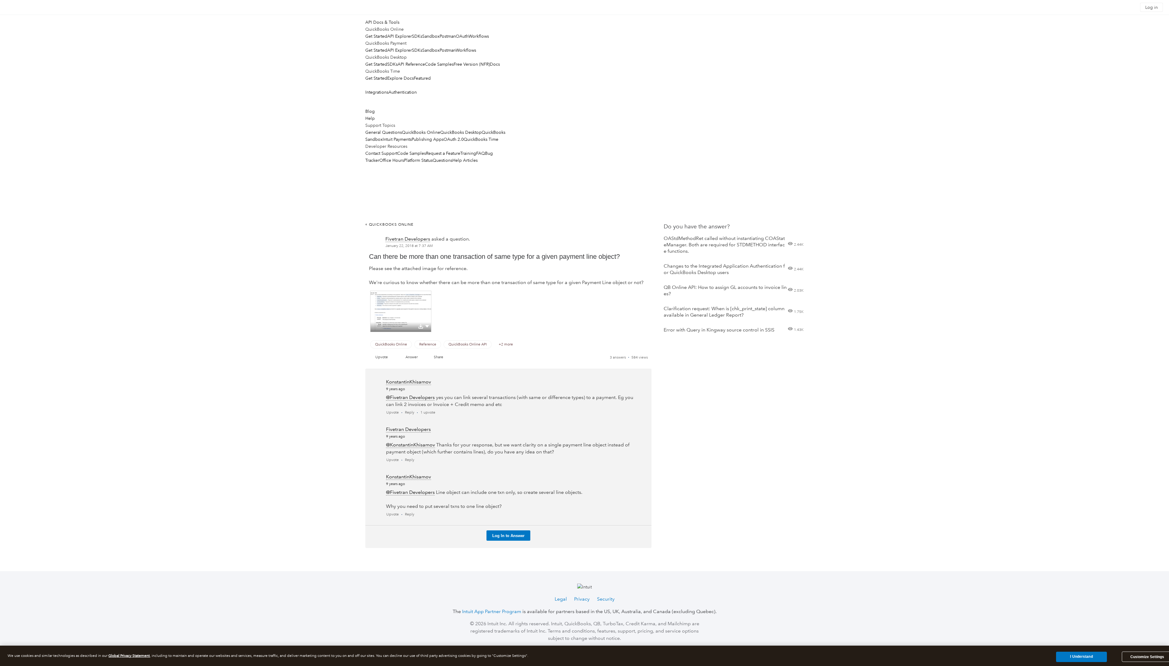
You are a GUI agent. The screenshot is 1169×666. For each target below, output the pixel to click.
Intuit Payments (397, 139)
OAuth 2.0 (454, 139)
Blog (370, 111)
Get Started (376, 36)
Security (606, 599)
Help (370, 118)
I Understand (1081, 656)
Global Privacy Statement (129, 656)
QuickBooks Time (481, 139)
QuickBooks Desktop (461, 132)
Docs (495, 64)
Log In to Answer (508, 535)
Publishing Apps (428, 139)
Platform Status (418, 160)
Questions (442, 160)
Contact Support (381, 153)
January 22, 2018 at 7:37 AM (409, 246)
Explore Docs (400, 78)
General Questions (383, 132)
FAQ (480, 153)
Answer (411, 357)
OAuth (462, 36)
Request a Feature (443, 153)
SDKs (417, 36)
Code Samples (439, 64)
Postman (448, 36)
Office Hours (391, 160)
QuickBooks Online (421, 132)
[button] (427, 326)
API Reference (411, 64)
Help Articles (465, 160)
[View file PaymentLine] (400, 311)
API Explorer (399, 36)
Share (438, 357)
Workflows (479, 36)
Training (468, 153)
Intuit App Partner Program (491, 611)
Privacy (582, 599)
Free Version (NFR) (472, 64)
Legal (561, 599)
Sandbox (431, 36)
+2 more (506, 344)
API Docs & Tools (382, 22)
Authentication (402, 92)
